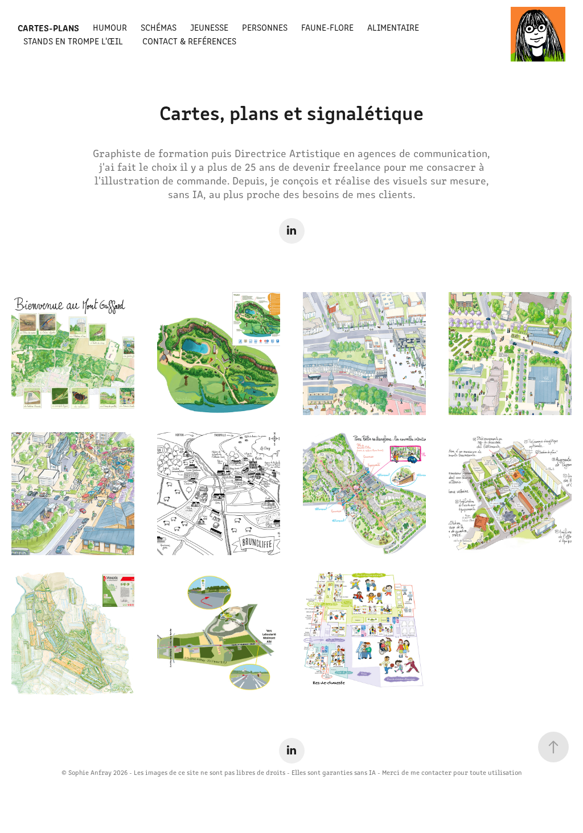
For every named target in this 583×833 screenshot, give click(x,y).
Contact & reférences (189, 41)
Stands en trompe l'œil (73, 41)
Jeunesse (209, 27)
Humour (110, 27)
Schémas (158, 27)
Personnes (265, 27)
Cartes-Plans (48, 27)
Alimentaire (393, 27)
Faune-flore (327, 27)
